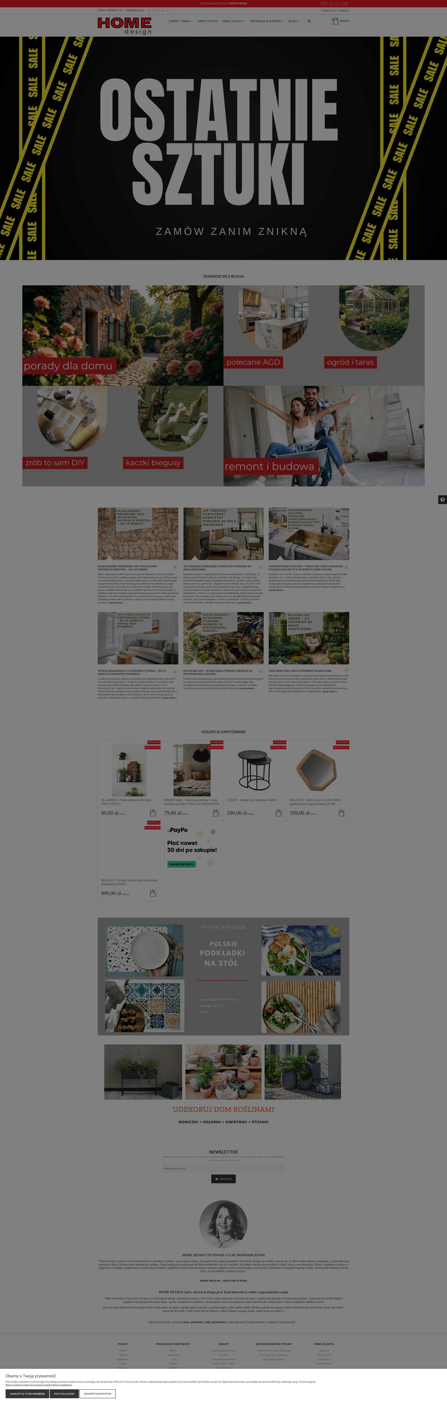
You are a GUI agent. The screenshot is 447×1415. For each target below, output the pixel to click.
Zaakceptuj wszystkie (97, 1393)
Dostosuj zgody (64, 1393)
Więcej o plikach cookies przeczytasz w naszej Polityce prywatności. (39, 1384)
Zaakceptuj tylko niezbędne (27, 1393)
